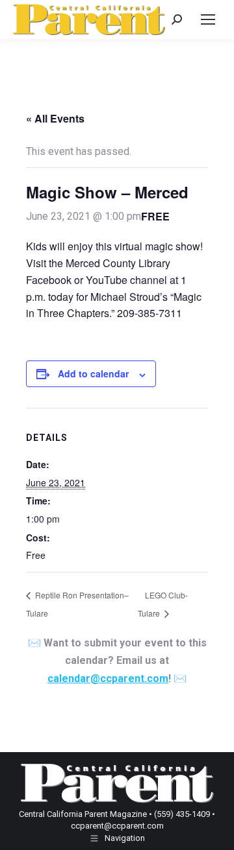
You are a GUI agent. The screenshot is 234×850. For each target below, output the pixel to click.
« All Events (55, 118)
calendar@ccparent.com (107, 678)
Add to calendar (93, 373)
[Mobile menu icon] (208, 19)
